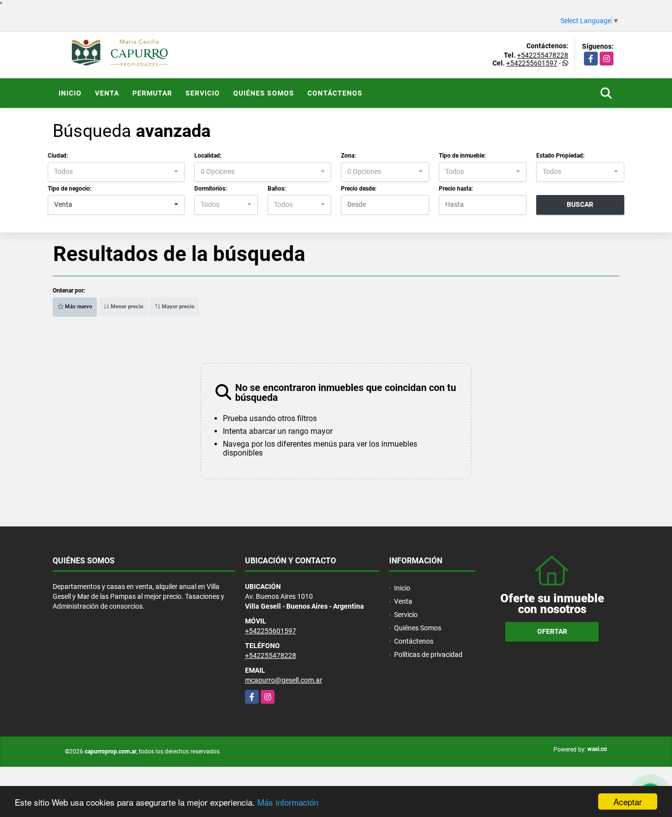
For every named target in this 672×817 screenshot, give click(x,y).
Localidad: (207, 155)
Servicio (202, 93)
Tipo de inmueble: (462, 155)
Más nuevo (77, 306)
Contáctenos (335, 93)
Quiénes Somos (263, 93)
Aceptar (627, 801)
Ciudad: (58, 155)
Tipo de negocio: (70, 188)
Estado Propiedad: (560, 155)
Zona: (348, 155)
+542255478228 (542, 55)
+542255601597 (531, 63)
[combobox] (116, 172)
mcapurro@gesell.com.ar (283, 680)
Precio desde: (358, 188)
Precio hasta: (456, 188)
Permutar (152, 93)
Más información (287, 802)
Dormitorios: (210, 188)
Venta (107, 93)
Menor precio (126, 306)
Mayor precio (177, 306)
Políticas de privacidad (428, 654)
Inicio (70, 93)
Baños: (277, 188)
